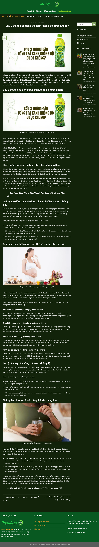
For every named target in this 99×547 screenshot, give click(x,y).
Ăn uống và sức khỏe (65, 11)
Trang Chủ (30, 11)
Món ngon (38, 11)
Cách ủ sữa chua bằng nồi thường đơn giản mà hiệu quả (89, 88)
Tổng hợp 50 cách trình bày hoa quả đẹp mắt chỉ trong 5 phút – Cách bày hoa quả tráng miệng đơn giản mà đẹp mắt (89, 60)
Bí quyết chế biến (50, 11)
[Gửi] (94, 24)
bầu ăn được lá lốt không (31, 488)
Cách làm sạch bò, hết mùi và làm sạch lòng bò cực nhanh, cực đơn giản (89, 75)
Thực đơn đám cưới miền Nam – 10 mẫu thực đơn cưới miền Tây (89, 111)
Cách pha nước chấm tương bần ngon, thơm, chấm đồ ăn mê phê (89, 99)
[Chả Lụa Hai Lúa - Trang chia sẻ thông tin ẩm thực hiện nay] (49, 4)
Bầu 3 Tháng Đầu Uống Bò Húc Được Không (37, 193)
